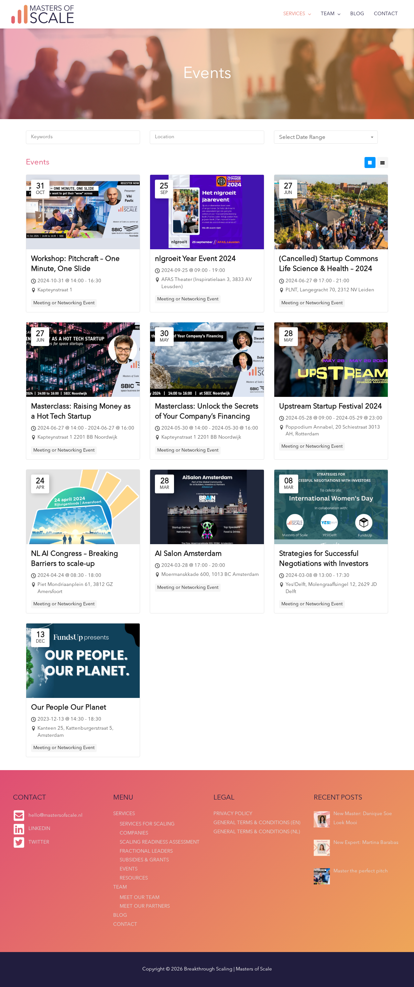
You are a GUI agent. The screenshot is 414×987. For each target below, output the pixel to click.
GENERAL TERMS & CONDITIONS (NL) (256, 832)
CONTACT (386, 14)
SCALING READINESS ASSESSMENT (160, 842)
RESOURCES (134, 878)
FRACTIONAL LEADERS (146, 851)
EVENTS (128, 869)
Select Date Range (302, 137)
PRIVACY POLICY (232, 814)
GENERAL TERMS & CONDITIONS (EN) (256, 823)
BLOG (357, 14)
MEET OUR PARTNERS (145, 906)
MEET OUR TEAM (139, 897)
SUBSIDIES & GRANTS (144, 860)
